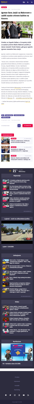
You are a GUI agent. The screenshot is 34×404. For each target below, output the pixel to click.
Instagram (14, 395)
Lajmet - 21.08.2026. (17, 235)
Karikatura (17, 341)
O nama (17, 377)
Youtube (23, 395)
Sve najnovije (27, 211)
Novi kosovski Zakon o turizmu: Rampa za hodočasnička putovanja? (17, 267)
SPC (3, 115)
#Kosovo (9, 98)
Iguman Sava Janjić (19, 115)
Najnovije (17, 176)
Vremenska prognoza (23, 2)
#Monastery (17, 87)
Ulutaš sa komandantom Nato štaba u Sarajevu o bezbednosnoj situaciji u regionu (17, 205)
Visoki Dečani (9, 115)
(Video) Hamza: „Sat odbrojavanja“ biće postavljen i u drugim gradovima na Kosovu (17, 331)
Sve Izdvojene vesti (26, 296)
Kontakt (17, 385)
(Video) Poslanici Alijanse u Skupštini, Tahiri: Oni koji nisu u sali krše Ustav (17, 320)
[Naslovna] (4, 2)
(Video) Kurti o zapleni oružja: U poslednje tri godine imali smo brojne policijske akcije (17, 325)
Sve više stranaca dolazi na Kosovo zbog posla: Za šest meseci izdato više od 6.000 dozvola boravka (17, 187)
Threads (19, 395)
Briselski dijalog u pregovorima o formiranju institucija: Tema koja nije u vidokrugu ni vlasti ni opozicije (17, 290)
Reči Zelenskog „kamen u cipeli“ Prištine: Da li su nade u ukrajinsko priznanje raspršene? (17, 273)
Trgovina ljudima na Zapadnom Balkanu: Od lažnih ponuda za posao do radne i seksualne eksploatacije (17, 284)
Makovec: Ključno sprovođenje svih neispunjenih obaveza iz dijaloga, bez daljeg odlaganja (17, 158)
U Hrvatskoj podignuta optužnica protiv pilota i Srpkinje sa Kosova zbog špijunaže (17, 182)
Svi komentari (27, 125)
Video (17, 302)
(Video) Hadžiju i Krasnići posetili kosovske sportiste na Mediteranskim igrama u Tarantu (17, 308)
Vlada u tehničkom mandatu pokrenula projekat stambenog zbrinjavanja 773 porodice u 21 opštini (17, 199)
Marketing (17, 390)
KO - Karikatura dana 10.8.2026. (17, 354)
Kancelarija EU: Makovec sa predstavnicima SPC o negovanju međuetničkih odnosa (17, 149)
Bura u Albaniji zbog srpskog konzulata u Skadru (17, 279)
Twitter (10, 395)
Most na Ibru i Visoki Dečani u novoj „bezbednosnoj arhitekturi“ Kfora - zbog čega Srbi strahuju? (17, 261)
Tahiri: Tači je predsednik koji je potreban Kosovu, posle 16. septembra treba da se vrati (17, 193)
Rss (28, 395)
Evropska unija (6, 117)
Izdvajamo (17, 255)
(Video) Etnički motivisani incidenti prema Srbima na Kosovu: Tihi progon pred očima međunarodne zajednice (17, 314)
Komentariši (19, 125)
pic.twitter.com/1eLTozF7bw (24, 98)
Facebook (5, 395)
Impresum (17, 381)
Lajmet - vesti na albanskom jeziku (17, 219)
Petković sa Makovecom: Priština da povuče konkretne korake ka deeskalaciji (17, 140)
